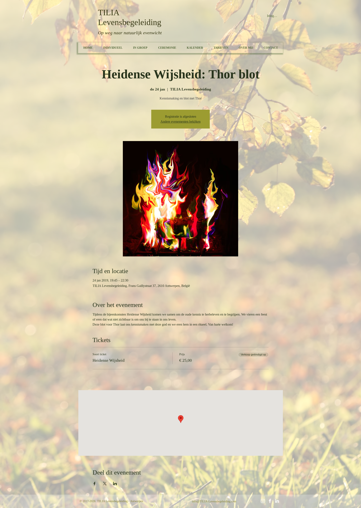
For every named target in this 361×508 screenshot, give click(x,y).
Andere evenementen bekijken (180, 121)
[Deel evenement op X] (105, 483)
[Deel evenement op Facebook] (95, 483)
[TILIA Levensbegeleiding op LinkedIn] (277, 501)
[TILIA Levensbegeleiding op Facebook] (270, 501)
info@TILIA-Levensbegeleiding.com (214, 501)
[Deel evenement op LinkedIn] (115, 483)
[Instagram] (263, 501)
